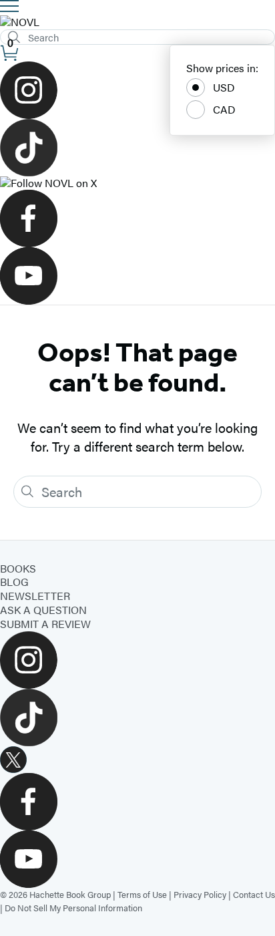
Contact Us (254, 894)
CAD (224, 109)
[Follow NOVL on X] (137, 183)
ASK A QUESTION (43, 609)
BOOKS (18, 568)
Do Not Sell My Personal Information (73, 907)
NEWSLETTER (35, 595)
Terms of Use (142, 894)
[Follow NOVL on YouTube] (137, 276)
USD (224, 87)
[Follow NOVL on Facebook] (137, 218)
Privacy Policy (200, 894)
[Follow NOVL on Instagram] (137, 90)
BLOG (14, 581)
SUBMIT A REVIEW (45, 623)
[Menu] (9, 6)
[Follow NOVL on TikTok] (137, 147)
